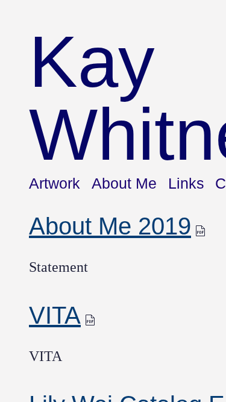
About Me (124, 183)
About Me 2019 (110, 226)
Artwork (54, 183)
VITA (55, 315)
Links (186, 183)
